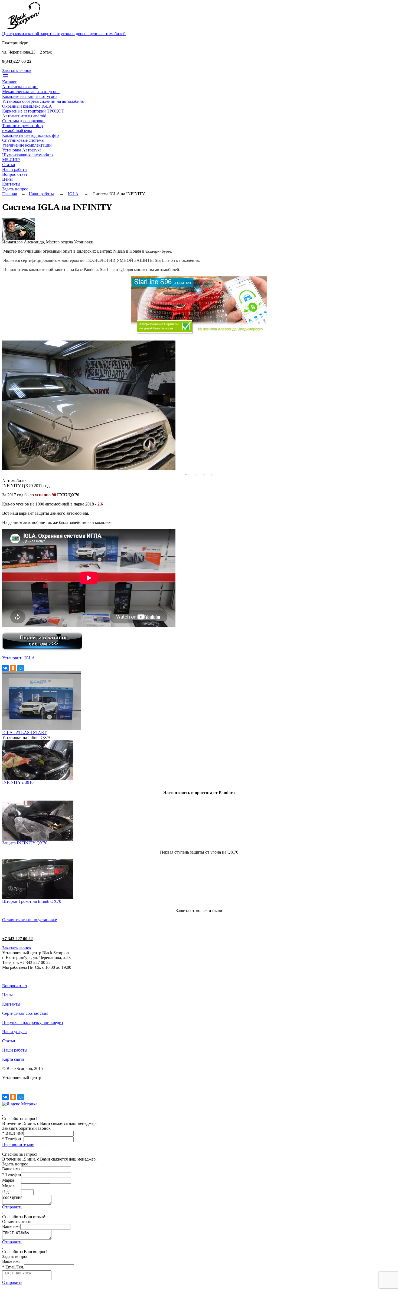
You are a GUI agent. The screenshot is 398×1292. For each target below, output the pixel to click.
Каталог (9, 82)
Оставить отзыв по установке (29, 919)
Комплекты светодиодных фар (30, 135)
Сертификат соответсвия (25, 1013)
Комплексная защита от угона (29, 96)
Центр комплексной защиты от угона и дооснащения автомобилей (64, 33)
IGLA (73, 193)
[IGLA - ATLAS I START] (41, 728)
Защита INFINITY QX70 (24, 843)
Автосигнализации (20, 86)
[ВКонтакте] (5, 668)
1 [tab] (187, 474)
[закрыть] (2, 1113)
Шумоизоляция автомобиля (27, 155)
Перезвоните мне (18, 1144)
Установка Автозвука (21, 150)
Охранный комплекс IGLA (27, 106)
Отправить (12, 1207)
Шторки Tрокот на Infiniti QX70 (31, 901)
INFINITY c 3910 (18, 782)
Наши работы (14, 169)
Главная (9, 193)
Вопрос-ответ (14, 174)
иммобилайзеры (17, 130)
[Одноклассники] (13, 668)
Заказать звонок (16, 70)
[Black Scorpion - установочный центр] (23, 30)
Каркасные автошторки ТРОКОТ (33, 111)
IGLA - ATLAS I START (24, 732)
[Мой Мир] (20, 668)
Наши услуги (14, 1031)
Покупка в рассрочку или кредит (32, 1022)
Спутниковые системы (23, 140)
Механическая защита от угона (31, 91)
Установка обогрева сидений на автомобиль (43, 101)
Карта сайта (13, 1059)
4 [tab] (211, 474)
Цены (7, 179)
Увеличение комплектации (27, 145)
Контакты (11, 184)
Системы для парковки (23, 120)
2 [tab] (195, 474)
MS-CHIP (11, 159)
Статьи (8, 164)
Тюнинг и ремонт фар (22, 125)
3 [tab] (203, 474)
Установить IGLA (18, 658)
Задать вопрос (15, 189)
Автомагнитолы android (24, 116)
